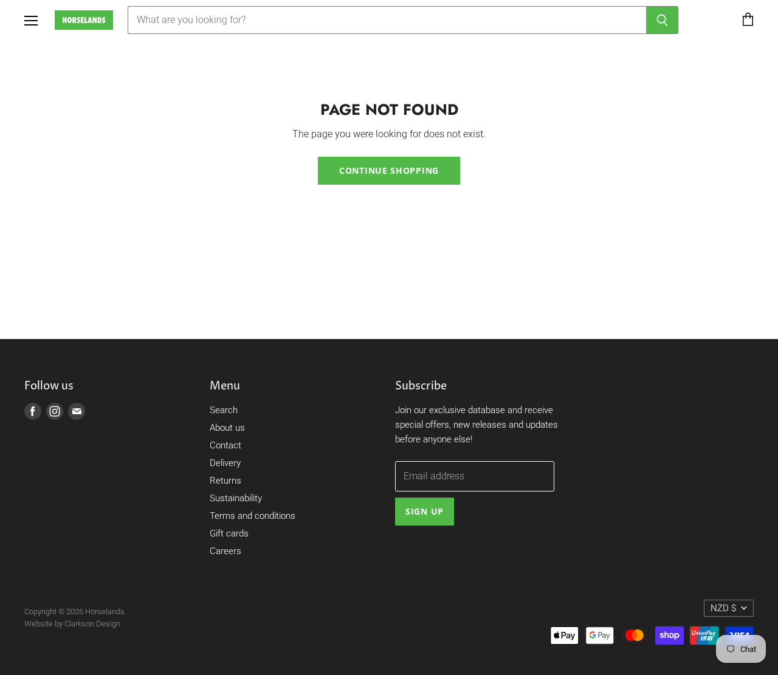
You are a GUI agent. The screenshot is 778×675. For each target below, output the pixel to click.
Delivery (225, 462)
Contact (225, 445)
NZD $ (723, 608)
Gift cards (229, 533)
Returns (225, 480)
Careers (225, 551)
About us (227, 427)
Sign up (424, 511)
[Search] (662, 20)
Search (224, 410)
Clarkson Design (92, 623)
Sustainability (236, 498)
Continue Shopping (389, 170)
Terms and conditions (252, 515)
